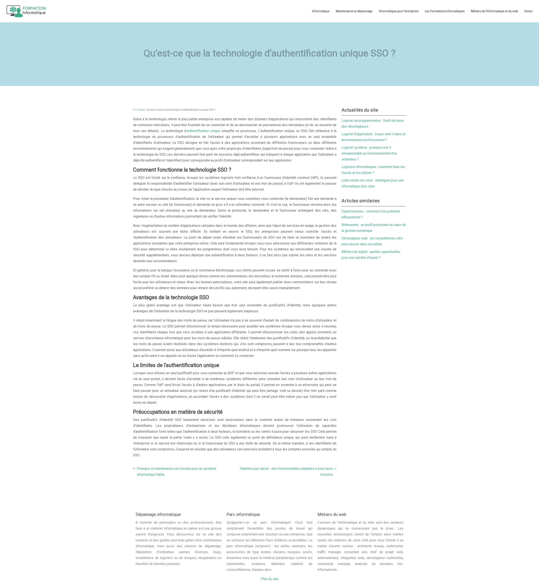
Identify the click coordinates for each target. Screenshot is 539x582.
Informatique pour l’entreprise (399, 11)
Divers (528, 11)
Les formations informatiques (445, 11)
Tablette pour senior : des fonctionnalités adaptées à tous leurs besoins (286, 472)
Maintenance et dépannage (354, 11)
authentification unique (203, 131)
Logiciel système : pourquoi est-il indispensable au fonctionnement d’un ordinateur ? (369, 153)
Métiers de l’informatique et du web (494, 11)
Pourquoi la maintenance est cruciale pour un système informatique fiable (176, 472)
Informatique (321, 11)
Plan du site (269, 579)
